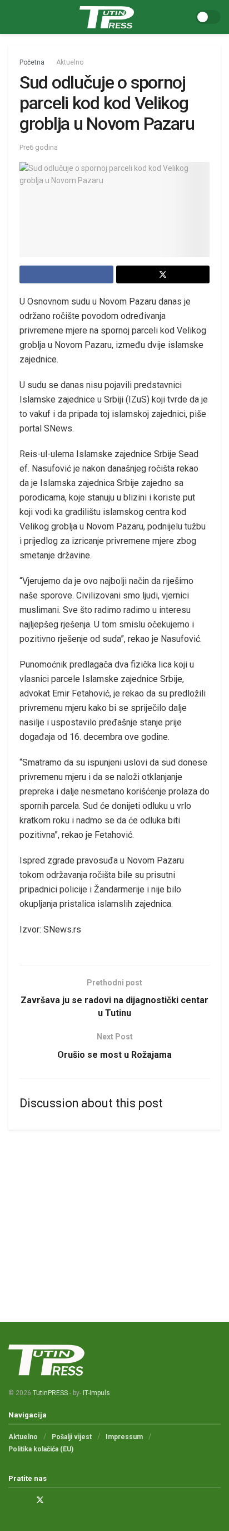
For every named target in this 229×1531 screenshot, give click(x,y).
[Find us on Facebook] (11, 1500)
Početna (31, 62)
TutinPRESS (50, 1393)
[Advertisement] (114, 1215)
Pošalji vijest (72, 1437)
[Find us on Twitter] (40, 1500)
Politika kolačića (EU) (40, 1449)
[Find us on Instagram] (25, 1500)
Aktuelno (69, 62)
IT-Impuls (96, 1393)
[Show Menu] (13, 17)
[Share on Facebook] (66, 274)
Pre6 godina (38, 147)
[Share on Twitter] (163, 274)
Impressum (124, 1437)
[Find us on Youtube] (55, 1500)
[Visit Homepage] (106, 17)
